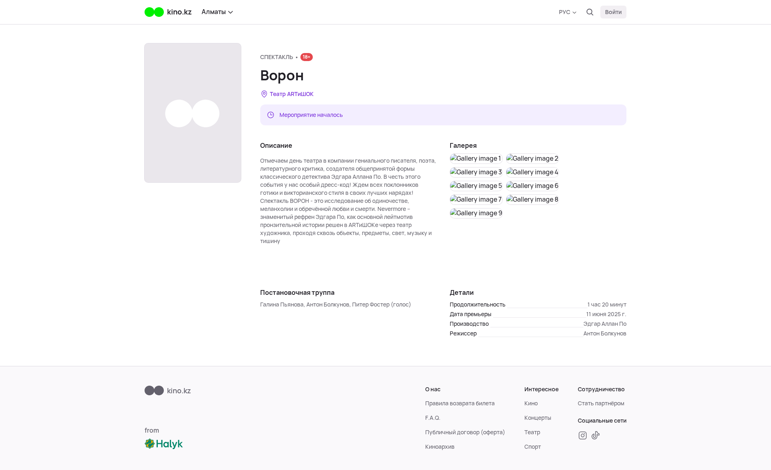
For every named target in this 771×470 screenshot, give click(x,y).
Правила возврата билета (460, 403)
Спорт (532, 446)
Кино (531, 403)
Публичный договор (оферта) (465, 432)
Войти (613, 12)
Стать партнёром (601, 403)
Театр (532, 432)
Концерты (537, 417)
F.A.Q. (433, 417)
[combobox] (567, 12)
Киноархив (440, 446)
